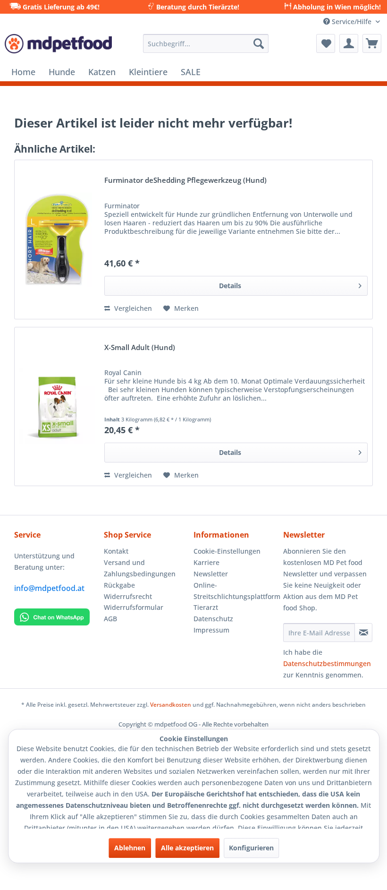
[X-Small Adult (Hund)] (57, 406)
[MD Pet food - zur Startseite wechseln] (58, 46)
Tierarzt (206, 607)
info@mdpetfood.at (49, 588)
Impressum (211, 629)
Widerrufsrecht (128, 596)
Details (230, 285)
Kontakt (116, 551)
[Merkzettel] (325, 43)
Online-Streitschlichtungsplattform (236, 591)
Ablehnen (129, 847)
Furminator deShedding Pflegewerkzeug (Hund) (185, 181)
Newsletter (211, 573)
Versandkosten (170, 705)
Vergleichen (132, 308)
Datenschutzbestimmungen (327, 663)
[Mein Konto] (348, 43)
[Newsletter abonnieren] (363, 632)
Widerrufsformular (133, 607)
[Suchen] (259, 43)
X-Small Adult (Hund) (139, 348)
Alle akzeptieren (187, 847)
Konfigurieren (251, 847)
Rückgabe (119, 585)
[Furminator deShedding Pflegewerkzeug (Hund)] (57, 239)
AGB (110, 618)
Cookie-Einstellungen (227, 551)
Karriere (206, 562)
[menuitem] (206, 43)
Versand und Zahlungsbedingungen (140, 568)
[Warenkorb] (371, 43)
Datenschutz (213, 618)
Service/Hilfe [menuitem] (351, 21)
